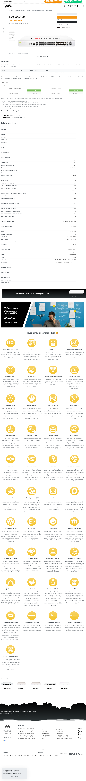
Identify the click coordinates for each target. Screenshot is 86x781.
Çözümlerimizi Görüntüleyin (10, 322)
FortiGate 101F (6, 115)
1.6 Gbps (74, 162)
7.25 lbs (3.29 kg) (73, 231)
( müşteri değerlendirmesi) (65, 27)
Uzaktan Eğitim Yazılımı (74, 528)
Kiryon (80, 731)
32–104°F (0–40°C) (72, 247)
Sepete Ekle (66, 17)
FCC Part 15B (66, 259)
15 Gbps (74, 206)
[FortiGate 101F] (50, 683)
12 (75, 129)
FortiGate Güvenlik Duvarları (38, 10)
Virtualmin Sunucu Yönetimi (74, 622)
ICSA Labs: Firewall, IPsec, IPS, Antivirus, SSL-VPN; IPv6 (65, 262)
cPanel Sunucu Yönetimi (32, 622)
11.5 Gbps (74, 183)
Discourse (74, 498)
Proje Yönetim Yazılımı (10, 589)
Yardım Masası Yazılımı (10, 558)
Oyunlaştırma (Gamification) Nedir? (27, 737)
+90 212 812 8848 (7, 731)
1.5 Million (74, 175)
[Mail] (3, 26)
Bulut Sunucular (53, 350)
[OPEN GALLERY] (46, 40)
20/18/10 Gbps (73, 167)
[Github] (70, 754)
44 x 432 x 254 (73, 226)
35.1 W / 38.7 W (73, 241)
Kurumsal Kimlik (53, 435)
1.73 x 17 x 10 (73, 224)
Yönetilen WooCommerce (11, 622)
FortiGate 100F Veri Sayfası (15, 88)
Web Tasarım (32, 376)
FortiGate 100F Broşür (56, 88)
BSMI (56, 259)
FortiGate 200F (6, 114)
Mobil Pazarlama (74, 435)
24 (75, 211)
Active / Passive (69, 221)
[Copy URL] (3, 24)
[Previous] (19, 40)
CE (59, 259)
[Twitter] (74, 754)
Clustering (74, 221)
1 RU (70, 229)
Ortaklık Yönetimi (32, 466)
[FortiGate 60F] (36, 683)
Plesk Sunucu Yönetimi (53, 622)
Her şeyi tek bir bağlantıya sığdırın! (27, 733)
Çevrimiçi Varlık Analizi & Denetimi (74, 349)
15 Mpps (74, 172)
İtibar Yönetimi (74, 405)
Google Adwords (10, 405)
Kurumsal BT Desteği (10, 435)
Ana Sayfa (11, 10)
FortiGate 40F (64, 688)
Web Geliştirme (53, 498)
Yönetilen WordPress (10, 528)
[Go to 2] (12, 35)
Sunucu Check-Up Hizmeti (74, 589)
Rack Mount (74, 229)
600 (75, 218)
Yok (75, 155)
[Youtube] (79, 754)
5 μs (75, 170)
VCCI (75, 259)
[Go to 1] (12, 32)
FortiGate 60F (6, 117)
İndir (33, 90)
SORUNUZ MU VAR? (67, 22)
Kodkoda (81, 738)
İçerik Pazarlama (53, 405)
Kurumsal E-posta (32, 435)
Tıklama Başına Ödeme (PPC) (32, 498)
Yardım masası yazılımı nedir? (26, 735)
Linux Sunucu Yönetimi (53, 589)
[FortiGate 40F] (64, 683)
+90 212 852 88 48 (7, 733)
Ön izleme (33, 93)
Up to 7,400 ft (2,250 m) (71, 252)
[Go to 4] (12, 41)
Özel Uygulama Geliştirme (74, 558)
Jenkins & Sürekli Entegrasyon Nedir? (28, 728)
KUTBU (8, 735)
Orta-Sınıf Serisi (49, 10)
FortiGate (28, 10)
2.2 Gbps (74, 203)
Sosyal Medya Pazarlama (74, 466)
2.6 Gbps (74, 160)
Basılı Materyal (32, 350)
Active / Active (63, 221)
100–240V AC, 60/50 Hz (71, 236)
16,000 (75, 188)
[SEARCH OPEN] (83, 6)
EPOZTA (81, 729)
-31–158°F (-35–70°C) (72, 249)
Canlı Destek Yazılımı (32, 558)
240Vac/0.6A (73, 239)
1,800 (75, 198)
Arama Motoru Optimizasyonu (10, 349)
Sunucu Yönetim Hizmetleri (10, 656)
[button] (43, 56)
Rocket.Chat (31, 528)
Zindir (80, 737)
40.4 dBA (74, 257)
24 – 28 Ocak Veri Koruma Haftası (27, 731)
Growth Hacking (31, 405)
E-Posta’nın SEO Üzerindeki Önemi (27, 738)
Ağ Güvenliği (17, 10)
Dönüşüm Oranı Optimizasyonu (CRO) (53, 376)
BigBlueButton (53, 528)
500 (75, 193)
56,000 (75, 178)
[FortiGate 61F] (21, 683)
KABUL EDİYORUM (14, 776)
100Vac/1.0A (68, 239)
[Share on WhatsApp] (3, 28)
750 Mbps (74, 190)
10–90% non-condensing (71, 254)
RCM (70, 259)
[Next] (73, 40)
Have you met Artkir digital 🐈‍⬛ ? (26, 730)
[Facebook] (77, 754)
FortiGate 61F (21, 688)
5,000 (75, 216)
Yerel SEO (53, 466)
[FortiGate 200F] (7, 683)
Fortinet (23, 10)
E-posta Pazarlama (74, 376)
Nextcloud (10, 466)
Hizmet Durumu (8, 742)
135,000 (74, 201)
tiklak (80, 735)
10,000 (75, 180)
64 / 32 (75, 213)
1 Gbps (75, 165)
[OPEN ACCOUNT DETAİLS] (70, 6)
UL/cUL (72, 259)
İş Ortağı (6, 740)
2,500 (75, 185)
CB (57, 259)
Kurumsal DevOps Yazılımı (32, 589)
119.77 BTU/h (73, 244)
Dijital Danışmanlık (10, 376)
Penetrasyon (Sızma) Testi (53, 558)
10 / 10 (75, 208)
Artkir (80, 732)
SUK (80, 734)
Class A (61, 259)
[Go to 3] (12, 38)
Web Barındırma (10, 498)
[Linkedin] (72, 754)
